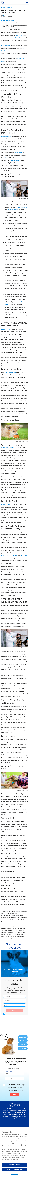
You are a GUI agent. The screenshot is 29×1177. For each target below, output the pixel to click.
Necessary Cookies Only (14, 1169)
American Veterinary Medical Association (12, 56)
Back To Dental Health (8, 7)
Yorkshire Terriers (12, 555)
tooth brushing (10, 20)
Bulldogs (3, 555)
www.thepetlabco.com (15, 907)
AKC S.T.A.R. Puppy (21, 207)
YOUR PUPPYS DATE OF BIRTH (10, 1076)
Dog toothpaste (15, 160)
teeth (4, 20)
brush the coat (19, 37)
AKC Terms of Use (16, 1086)
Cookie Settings (14, 1174)
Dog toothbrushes (6, 136)
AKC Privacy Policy (24, 1099)
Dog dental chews (6, 329)
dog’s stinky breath (10, 372)
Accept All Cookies (14, 1164)
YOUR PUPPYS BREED (8, 1071)
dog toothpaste (18, 152)
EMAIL (6, 1066)
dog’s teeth (19, 35)
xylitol (5, 157)
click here (19, 1097)
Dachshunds (23, 555)
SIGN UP (14, 1094)
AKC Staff (5, 15)
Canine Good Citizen (12, 209)
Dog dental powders (6, 504)
